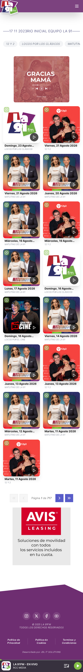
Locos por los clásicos (41, 43)
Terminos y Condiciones (69, 641)
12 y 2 (10, 43)
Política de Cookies (41, 641)
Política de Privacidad (13, 641)
